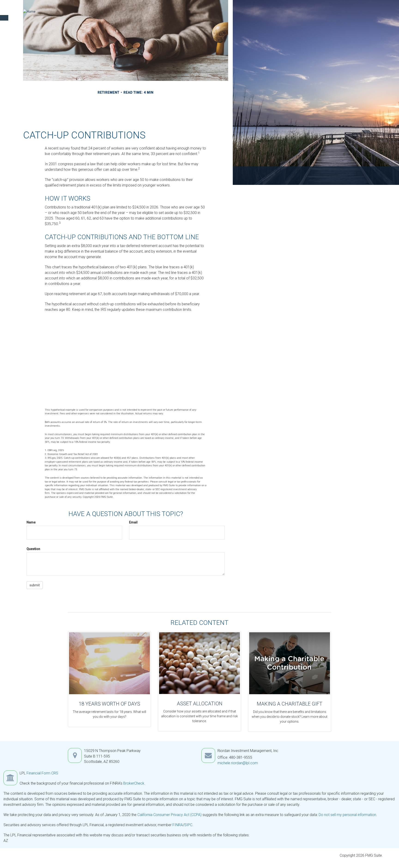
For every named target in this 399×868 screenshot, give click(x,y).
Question (33, 549)
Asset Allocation (199, 703)
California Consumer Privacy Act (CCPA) (169, 815)
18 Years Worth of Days (109, 704)
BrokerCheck (133, 783)
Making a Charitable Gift (289, 704)
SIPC (188, 825)
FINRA (177, 825)
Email (133, 522)
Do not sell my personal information (347, 815)
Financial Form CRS (42, 773)
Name (31, 522)
